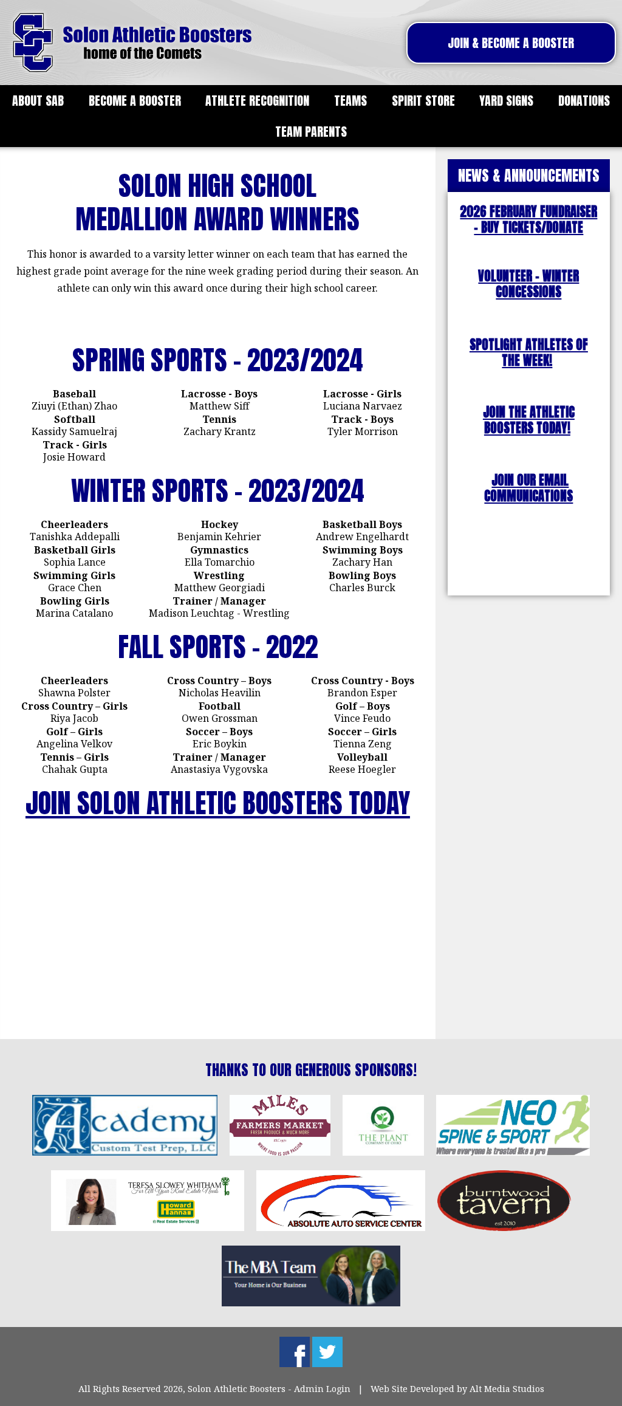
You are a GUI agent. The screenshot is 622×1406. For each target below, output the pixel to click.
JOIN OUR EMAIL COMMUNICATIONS (528, 488)
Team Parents (311, 131)
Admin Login (322, 1388)
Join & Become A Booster (511, 42)
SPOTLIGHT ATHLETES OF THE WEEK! (529, 352)
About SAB (38, 100)
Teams (350, 100)
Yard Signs (506, 100)
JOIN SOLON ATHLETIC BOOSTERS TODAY (218, 803)
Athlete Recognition (257, 100)
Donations (584, 100)
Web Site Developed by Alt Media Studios (457, 1388)
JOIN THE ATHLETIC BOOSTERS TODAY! (529, 420)
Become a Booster (135, 100)
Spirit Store (423, 100)
